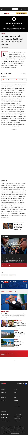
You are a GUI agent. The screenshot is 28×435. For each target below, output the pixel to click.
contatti (23, 428)
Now (15, 397)
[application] (6, 73)
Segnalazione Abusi (15, 433)
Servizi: (15, 389)
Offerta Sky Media (5, 420)
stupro (5, 275)
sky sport (3, 392)
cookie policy (17, 414)
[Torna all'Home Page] (6, 13)
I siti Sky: (3, 389)
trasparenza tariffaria (12, 428)
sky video (3, 397)
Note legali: (3, 411)
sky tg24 (3, 395)
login (25, 9)
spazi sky (16, 403)
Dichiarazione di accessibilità (18, 417)
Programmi (17, 405)
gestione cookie (5, 414)
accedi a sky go (20, 383)
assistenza (19, 428)
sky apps (16, 395)
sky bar (16, 400)
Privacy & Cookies (9, 427)
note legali (4, 417)
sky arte (3, 400)
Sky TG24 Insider (21, 13)
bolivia (12, 275)
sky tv (15, 392)
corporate (16, 420)
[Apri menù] (2, 13)
